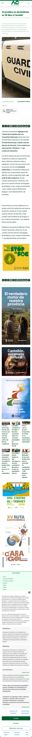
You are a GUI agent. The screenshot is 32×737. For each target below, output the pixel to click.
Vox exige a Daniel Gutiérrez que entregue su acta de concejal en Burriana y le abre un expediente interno (16, 463)
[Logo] (15, 3)
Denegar (16, 723)
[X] (13, 126)
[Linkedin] (24, 126)
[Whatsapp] (6, 126)
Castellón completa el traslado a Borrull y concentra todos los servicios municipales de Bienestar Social (16, 436)
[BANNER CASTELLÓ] (16, 418)
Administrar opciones (16, 728)
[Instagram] (8, 126)
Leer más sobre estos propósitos (25, 712)
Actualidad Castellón (24, 101)
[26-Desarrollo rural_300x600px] (16, 344)
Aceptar (16, 718)
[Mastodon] (19, 126)
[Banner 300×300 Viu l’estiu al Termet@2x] (16, 495)
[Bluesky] (21, 126)
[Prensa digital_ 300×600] (16, 540)
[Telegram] (16, 126)
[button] (29, 592)
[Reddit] (26, 126)
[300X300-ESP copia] (16, 270)
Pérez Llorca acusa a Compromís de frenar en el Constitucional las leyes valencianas (26, 434)
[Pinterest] (29, 126)
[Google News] (3, 126)
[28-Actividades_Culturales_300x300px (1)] (16, 375)
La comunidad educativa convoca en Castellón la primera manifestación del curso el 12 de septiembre (6, 463)
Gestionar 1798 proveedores (13, 712)
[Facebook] (11, 126)
